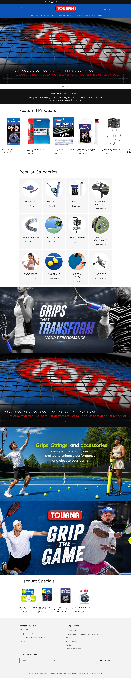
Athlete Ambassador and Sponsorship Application (84, 634)
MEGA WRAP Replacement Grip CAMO (65, 608)
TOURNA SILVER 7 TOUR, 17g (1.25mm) (37, 150)
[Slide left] (61, 160)
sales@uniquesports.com (28, 634)
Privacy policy (61, 673)
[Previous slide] (58, 86)
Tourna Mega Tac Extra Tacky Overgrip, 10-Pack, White (87, 150)
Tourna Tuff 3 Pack (8, 149)
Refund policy (72, 673)
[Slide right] (70, 160)
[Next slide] (67, 86)
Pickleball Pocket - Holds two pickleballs (28, 608)
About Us (69, 638)
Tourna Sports (38, 673)
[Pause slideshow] (72, 86)
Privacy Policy (71, 641)
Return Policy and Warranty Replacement (33, 638)
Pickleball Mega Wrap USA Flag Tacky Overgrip (46, 608)
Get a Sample (24, 642)
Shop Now (29, 206)
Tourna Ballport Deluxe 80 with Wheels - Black (112, 150)
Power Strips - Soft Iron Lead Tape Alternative (64, 150)
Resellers (69, 645)
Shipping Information (73, 648)
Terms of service (83, 673)
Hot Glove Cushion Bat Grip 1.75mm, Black (83, 608)
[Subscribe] (54, 660)
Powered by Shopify (49, 673)
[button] (21, 8)
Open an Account (72, 630)
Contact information (96, 673)
